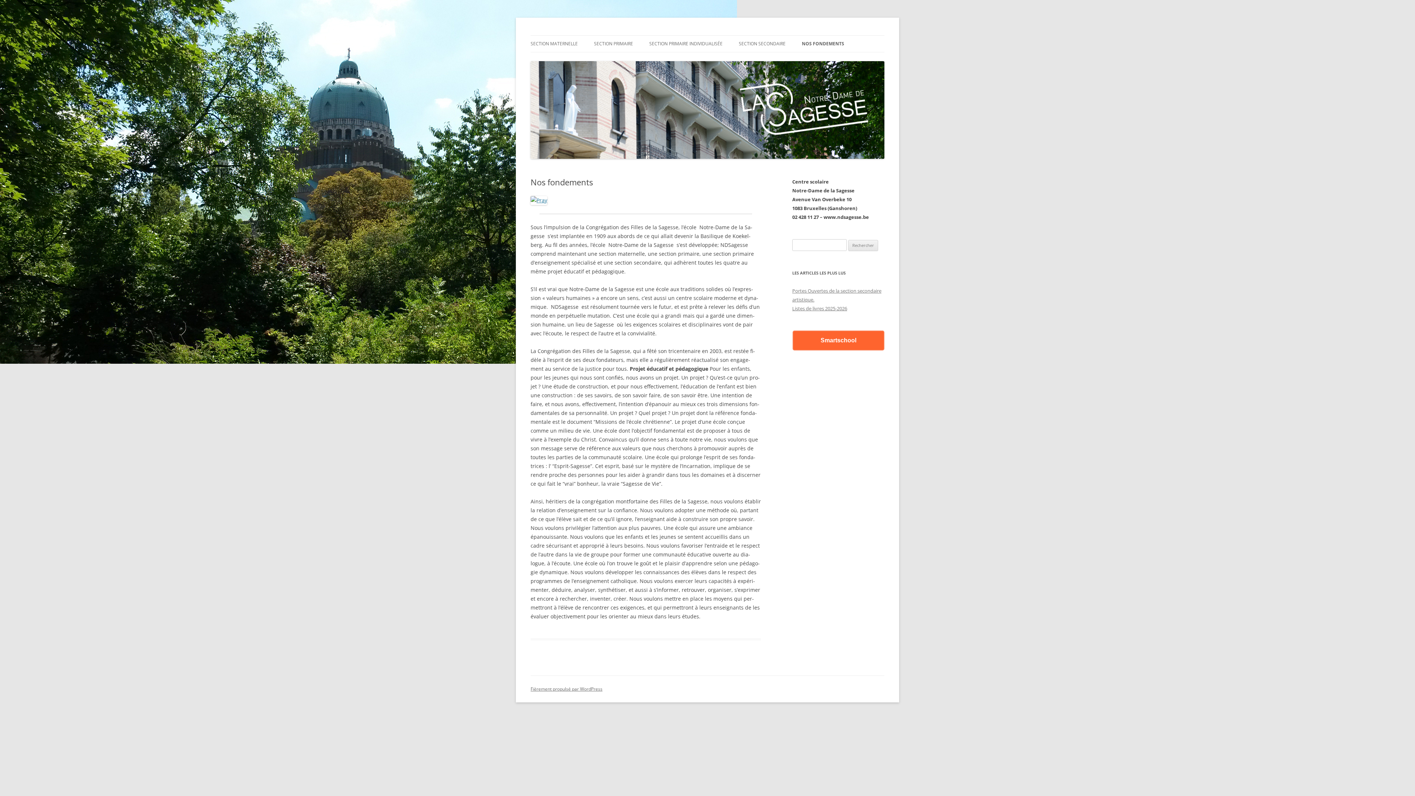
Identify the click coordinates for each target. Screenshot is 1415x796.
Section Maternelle (554, 44)
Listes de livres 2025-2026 (819, 308)
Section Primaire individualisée (686, 44)
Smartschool (838, 340)
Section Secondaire (762, 44)
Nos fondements (823, 44)
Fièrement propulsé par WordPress (566, 689)
